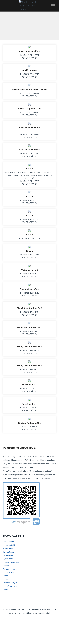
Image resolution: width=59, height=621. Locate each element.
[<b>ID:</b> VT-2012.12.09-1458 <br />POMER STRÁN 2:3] (29, 343)
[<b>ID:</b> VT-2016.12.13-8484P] (29, 231)
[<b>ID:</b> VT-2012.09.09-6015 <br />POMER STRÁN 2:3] (29, 67)
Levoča (5, 589)
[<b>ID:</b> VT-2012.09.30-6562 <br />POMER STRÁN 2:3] (29, 381)
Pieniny (6, 565)
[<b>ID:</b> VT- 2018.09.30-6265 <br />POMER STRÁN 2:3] (29, 105)
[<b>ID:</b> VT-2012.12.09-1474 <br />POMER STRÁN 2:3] (29, 305)
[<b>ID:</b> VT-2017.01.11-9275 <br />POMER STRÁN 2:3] (29, 146)
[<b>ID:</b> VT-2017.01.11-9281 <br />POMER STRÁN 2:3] (29, 48)
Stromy (6, 576)
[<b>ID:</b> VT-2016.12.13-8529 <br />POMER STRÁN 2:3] (29, 212)
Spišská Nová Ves (10, 586)
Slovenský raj (8, 555)
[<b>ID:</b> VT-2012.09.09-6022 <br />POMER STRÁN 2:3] (29, 400)
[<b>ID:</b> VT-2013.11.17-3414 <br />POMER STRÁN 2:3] (29, 247)
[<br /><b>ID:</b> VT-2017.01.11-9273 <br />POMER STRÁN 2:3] (29, 124)
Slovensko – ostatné (11, 569)
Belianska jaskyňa (10, 583)
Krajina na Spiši (9, 545)
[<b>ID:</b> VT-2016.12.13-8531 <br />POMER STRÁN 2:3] (29, 193)
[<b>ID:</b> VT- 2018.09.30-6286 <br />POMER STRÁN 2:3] (29, 86)
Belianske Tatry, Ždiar (11, 562)
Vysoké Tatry (8, 559)
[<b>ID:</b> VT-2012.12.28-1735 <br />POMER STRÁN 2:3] (29, 267)
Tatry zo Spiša (8, 552)
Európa (6, 579)
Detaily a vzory (9, 572)
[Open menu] (52, 5)
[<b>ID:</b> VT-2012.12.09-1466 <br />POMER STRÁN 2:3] (29, 324)
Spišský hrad (8, 548)
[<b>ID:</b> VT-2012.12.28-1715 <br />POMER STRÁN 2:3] (29, 286)
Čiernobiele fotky (9, 541)
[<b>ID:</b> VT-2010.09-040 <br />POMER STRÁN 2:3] (29, 419)
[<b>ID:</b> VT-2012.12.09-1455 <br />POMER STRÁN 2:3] (29, 362)
